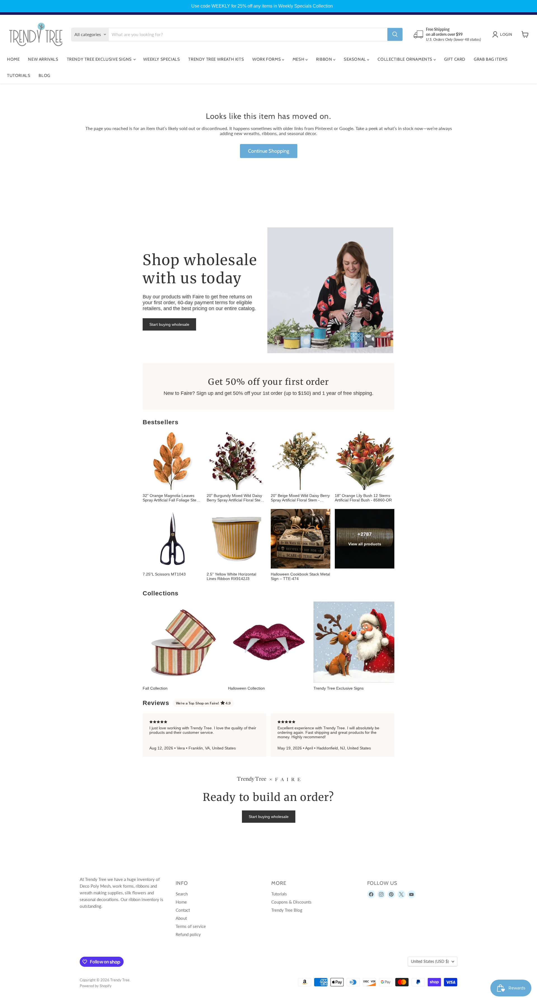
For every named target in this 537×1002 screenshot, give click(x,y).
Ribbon (324, 59)
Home (13, 59)
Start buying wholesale (169, 324)
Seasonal (355, 59)
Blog (44, 75)
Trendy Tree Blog (286, 910)
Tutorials (18, 75)
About (181, 918)
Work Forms (267, 59)
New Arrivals (43, 59)
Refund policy (188, 934)
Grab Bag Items (490, 59)
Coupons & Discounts (291, 901)
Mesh (299, 59)
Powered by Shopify (96, 986)
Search (182, 893)
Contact (183, 910)
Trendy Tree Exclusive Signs (100, 59)
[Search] (394, 34)
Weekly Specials (161, 59)
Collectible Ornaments (405, 59)
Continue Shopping (268, 151)
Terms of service (191, 926)
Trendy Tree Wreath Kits (216, 59)
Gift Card (454, 59)
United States (430, 961)
